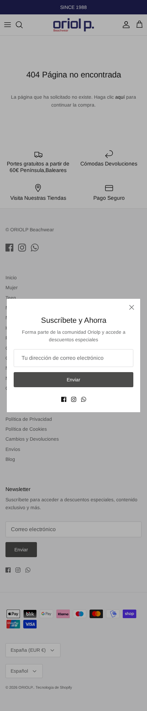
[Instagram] (73, 399)
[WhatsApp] (83, 399)
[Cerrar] (131, 307)
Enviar (73, 379)
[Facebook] (63, 399)
